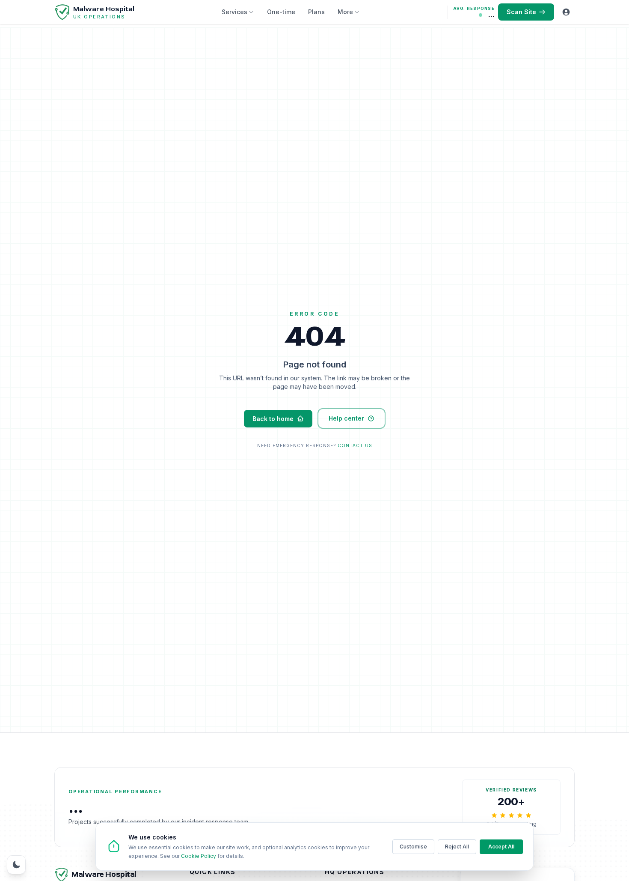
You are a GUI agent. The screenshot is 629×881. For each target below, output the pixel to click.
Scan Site (521, 11)
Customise (413, 846)
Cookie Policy (198, 856)
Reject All (457, 846)
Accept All (501, 846)
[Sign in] (566, 12)
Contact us (355, 445)
